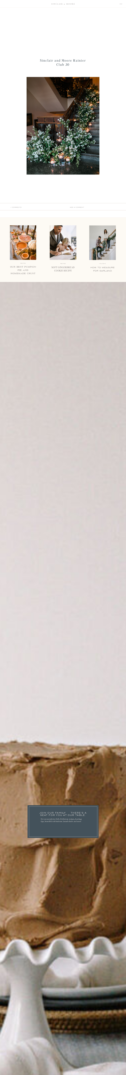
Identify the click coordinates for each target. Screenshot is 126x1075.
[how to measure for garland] (102, 242)
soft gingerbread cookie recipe (63, 269)
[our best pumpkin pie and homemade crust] (23, 242)
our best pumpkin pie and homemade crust (23, 270)
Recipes (63, 263)
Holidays (102, 263)
